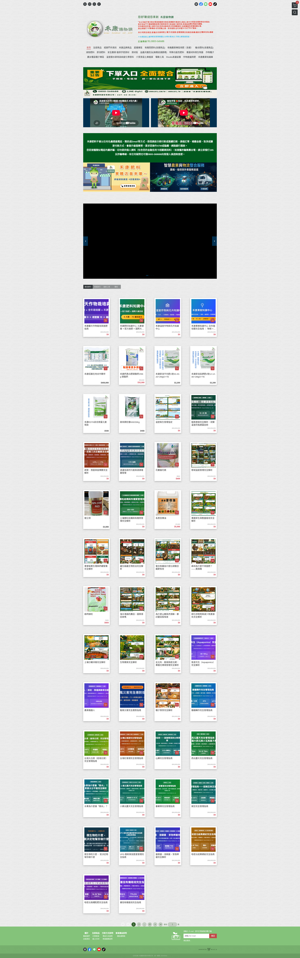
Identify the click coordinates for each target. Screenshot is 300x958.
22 (150, 924)
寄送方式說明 (107, 936)
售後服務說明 (107, 939)
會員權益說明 (121, 933)
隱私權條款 (121, 936)
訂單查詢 (96, 936)
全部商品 (96, 933)
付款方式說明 (107, 933)
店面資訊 (86, 939)
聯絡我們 (86, 936)
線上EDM (95, 939)
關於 (86, 933)
